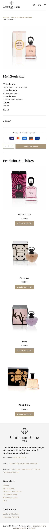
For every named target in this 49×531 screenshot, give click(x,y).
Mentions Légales (10, 497)
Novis (33, 528)
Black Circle (24, 214)
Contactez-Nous (10, 494)
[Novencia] (24, 252)
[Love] (24, 315)
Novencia (24, 278)
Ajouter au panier (31, 146)
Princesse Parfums (11, 517)
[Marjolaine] (24, 379)
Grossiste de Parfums (12, 491)
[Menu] (45, 5)
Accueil (6, 485)
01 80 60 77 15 (19, 457)
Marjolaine (24, 405)
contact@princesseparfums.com (24, 463)
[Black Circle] (24, 188)
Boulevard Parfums (11, 514)
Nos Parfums (8, 488)
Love (24, 341)
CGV (5, 500)
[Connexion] (34, 5)
